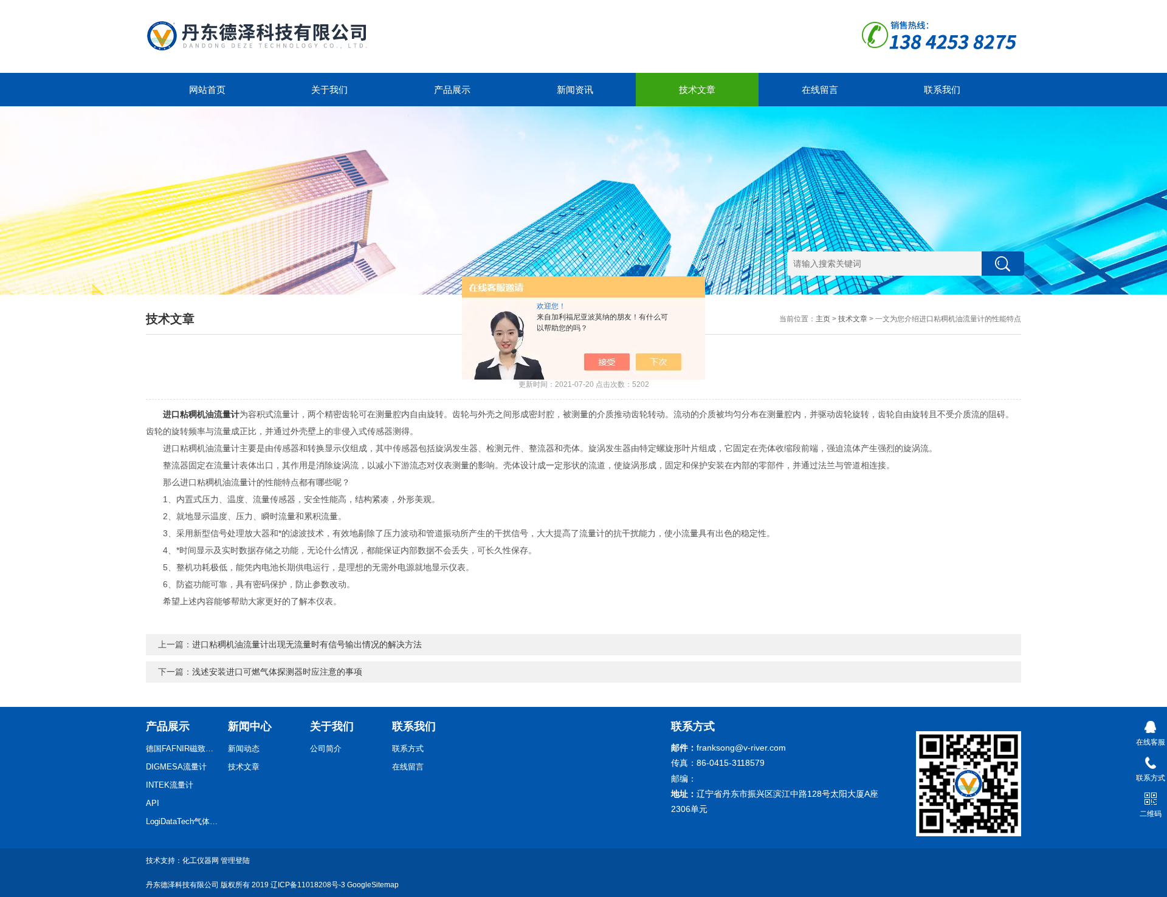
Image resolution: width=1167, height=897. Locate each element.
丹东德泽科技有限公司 (182, 885)
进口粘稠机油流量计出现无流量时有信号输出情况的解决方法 (307, 644)
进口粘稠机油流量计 (201, 414)
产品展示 (452, 89)
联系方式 (408, 748)
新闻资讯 (575, 89)
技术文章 (697, 89)
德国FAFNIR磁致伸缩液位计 (182, 748)
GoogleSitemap (373, 885)
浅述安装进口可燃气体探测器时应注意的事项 (277, 672)
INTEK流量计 (169, 785)
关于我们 (329, 89)
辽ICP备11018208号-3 (307, 885)
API (152, 803)
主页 (823, 319)
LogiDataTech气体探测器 (182, 821)
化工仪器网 (200, 860)
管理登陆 (235, 860)
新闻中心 (250, 726)
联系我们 (942, 89)
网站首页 (207, 89)
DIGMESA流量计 (176, 766)
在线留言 (820, 89)
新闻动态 (244, 748)
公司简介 (326, 748)
